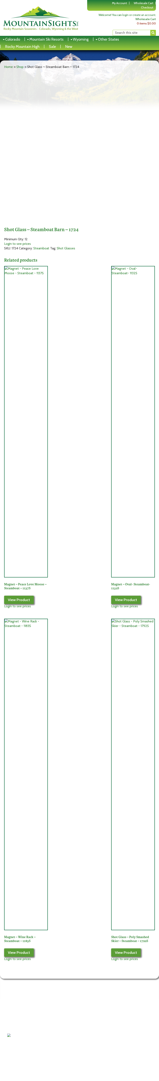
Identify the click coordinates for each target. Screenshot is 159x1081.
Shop (20, 67)
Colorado (12, 39)
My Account (119, 3)
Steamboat (41, 248)
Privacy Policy (19, 1024)
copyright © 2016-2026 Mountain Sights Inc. (124, 1036)
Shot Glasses (66, 248)
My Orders (53, 1029)
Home (8, 67)
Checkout (147, 7)
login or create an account (138, 15)
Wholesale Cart (143, 3)
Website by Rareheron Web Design (130, 1039)
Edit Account (55, 1024)
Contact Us (17, 1029)
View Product (19, 600)
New (68, 46)
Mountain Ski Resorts (46, 39)
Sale (52, 46)
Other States (108, 39)
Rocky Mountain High (22, 46)
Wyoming (81, 39)
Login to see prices (17, 244)
